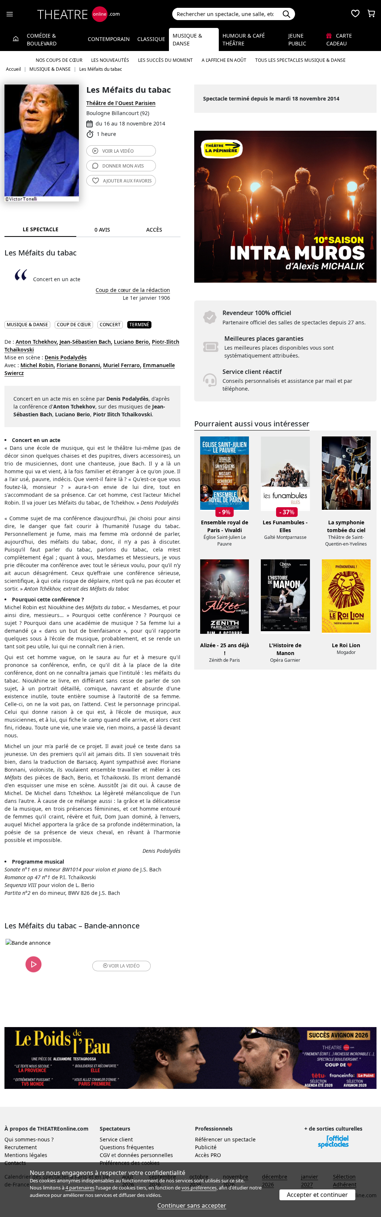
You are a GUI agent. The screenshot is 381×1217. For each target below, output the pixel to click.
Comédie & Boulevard (42, 39)
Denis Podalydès (66, 357)
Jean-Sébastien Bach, (86, 341)
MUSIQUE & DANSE (27, 324)
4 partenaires (80, 1187)
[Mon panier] (371, 14)
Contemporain (109, 38)
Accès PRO (208, 1155)
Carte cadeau (339, 39)
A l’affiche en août (224, 60)
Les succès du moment (165, 60)
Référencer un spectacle (225, 1139)
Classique (151, 38)
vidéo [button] (124, 966)
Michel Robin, (37, 365)
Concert (110, 324)
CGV (105, 1155)
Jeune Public (297, 39)
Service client (116, 1139)
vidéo (118, 151)
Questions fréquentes (127, 1147)
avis (123, 166)
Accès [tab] (154, 229)
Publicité (206, 1147)
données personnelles (145, 1155)
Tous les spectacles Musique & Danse (300, 60)
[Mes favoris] (355, 14)
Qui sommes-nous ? (29, 1139)
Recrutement (20, 1147)
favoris (127, 181)
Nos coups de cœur (59, 60)
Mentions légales (25, 1155)
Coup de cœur (74, 324)
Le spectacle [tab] (40, 229)
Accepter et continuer (317, 1195)
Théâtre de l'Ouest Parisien (121, 103)
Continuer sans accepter (191, 1205)
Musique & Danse (187, 39)
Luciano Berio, (132, 341)
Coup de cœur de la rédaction (133, 289)
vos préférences (199, 1187)
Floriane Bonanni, (79, 365)
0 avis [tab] (102, 229)
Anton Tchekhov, (37, 341)
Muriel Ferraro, (122, 365)
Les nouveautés (110, 60)
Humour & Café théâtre (243, 39)
